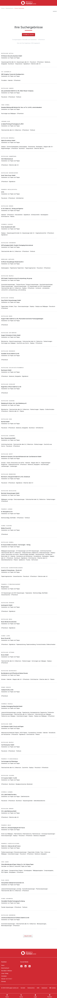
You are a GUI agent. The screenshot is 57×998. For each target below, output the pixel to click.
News (2, 965)
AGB (38, 988)
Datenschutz (31, 988)
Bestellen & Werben (6, 970)
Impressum (44, 988)
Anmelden (4, 976)
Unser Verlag (4, 973)
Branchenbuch (9, 8)
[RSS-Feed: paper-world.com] (29, 966)
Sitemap (3, 981)
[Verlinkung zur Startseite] (28, 3)
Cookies (53, 988)
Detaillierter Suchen (28, 34)
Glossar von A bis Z (6, 978)
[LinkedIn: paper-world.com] (25, 966)
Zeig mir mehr (28, 936)
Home (3, 8)
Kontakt (23, 988)
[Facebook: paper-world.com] (21, 966)
